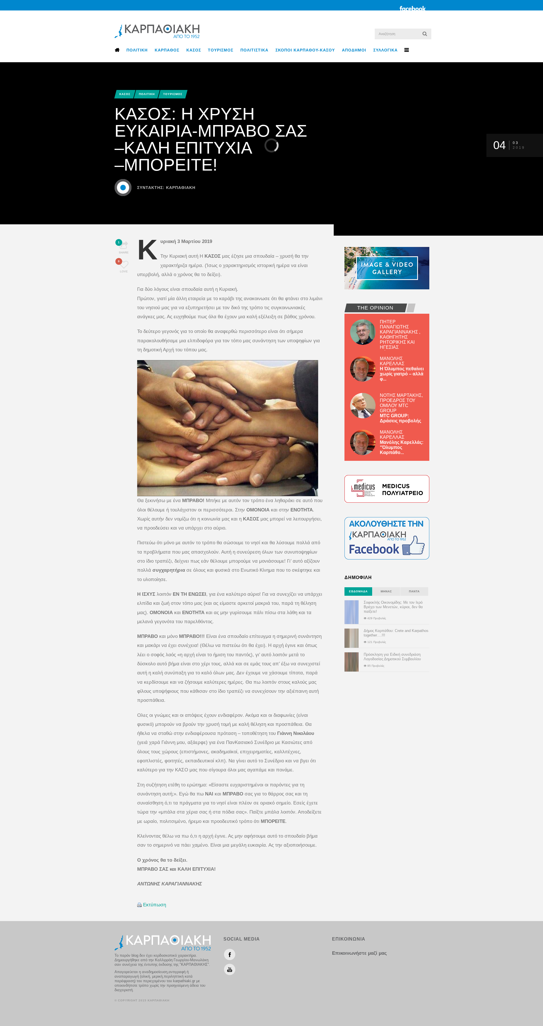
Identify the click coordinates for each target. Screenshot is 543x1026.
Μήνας (386, 591)
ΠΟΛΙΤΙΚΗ (137, 50)
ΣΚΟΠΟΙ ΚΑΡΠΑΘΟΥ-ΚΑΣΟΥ (305, 50)
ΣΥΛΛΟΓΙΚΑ (385, 50)
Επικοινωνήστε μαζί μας (359, 953)
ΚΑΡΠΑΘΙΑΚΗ (180, 187)
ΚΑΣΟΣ (193, 50)
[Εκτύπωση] (139, 904)
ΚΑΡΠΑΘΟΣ (167, 50)
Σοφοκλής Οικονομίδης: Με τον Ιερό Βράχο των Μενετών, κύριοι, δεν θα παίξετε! (393, 607)
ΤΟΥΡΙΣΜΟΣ (220, 50)
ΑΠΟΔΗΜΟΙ (354, 50)
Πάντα (414, 591)
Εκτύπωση (154, 904)
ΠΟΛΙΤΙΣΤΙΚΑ (254, 50)
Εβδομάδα (358, 591)
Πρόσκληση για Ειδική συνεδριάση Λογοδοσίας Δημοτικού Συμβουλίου (392, 656)
